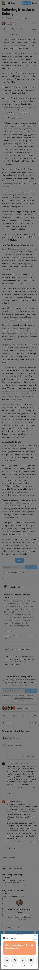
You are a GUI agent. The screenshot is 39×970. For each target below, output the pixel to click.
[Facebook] (14, 960)
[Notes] (31, 960)
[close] (35, 937)
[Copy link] (6, 960)
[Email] (23, 960)
